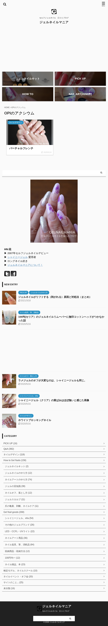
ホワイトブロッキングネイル (34, 420)
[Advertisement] (54, 48)
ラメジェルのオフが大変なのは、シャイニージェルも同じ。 (52, 380)
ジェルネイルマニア (54, 22)
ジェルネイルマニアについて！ (25, 265)
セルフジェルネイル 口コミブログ (55, 611)
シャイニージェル (17, 257)
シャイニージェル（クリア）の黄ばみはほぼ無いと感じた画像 (53, 400)
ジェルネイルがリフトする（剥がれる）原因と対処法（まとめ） (55, 297)
